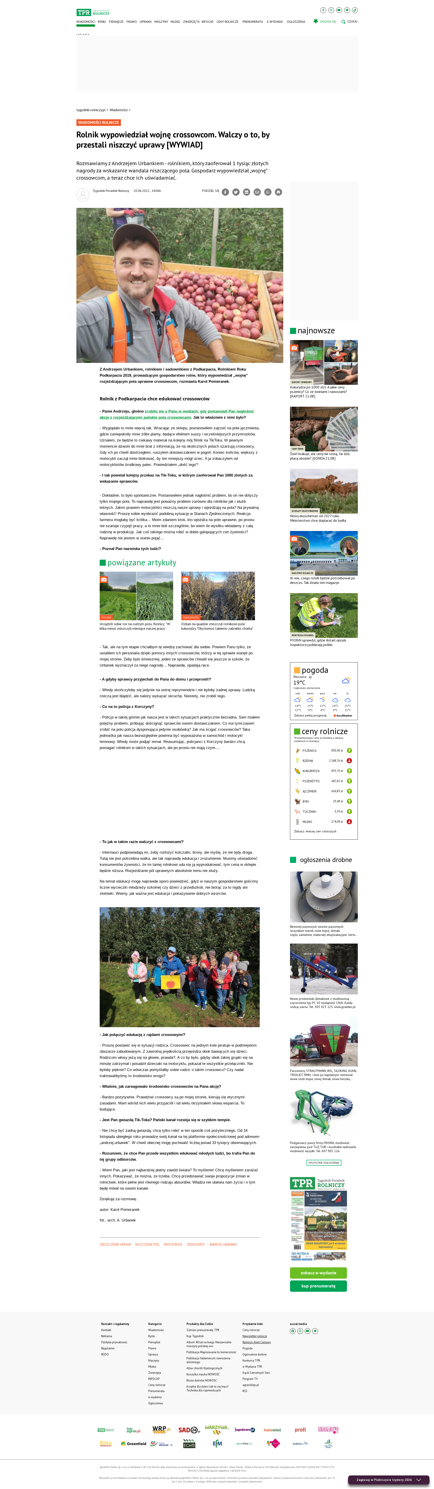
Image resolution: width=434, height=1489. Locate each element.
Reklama (106, 1336)
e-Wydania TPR (252, 1367)
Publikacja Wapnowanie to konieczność (211, 1352)
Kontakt (106, 1330)
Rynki (102, 22)
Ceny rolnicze (227, 22)
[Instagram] (331, 10)
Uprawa (145, 22)
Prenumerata (253, 22)
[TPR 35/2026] (318, 1219)
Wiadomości (85, 22)
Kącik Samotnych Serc (256, 1373)
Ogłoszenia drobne (255, 1354)
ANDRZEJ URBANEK (223, 1244)
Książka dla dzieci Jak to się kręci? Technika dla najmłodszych (207, 1388)
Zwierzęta (191, 22)
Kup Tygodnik (195, 1336)
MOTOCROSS (173, 1244)
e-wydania (275, 22)
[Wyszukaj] (349, 21)
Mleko (175, 22)
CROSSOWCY (196, 1244)
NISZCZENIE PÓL (147, 1244)
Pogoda (247, 1348)
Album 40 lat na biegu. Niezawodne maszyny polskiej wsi (208, 1344)
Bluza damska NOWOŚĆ (201, 1380)
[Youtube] (339, 10)
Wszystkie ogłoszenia (324, 1162)
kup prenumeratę (318, 1286)
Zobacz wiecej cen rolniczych (315, 831)
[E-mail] (257, 192)
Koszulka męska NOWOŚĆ (202, 1374)
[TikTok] (355, 10)
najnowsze (316, 330)
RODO (105, 1354)
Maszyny (161, 22)
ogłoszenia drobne (326, 859)
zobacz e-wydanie (318, 1272)
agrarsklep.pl (251, 1385)
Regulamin (108, 1348)
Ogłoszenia (296, 22)
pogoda (315, 670)
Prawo (132, 22)
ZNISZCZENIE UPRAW (115, 1244)
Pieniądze (116, 22)
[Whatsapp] (267, 192)
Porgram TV (250, 1379)
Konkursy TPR (251, 1360)
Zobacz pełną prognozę (310, 715)
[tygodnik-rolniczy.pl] (93, 10)
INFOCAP (207, 22)
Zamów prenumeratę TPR (202, 1330)
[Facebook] (323, 10)
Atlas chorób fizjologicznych (204, 1368)
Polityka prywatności (114, 1342)
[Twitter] (347, 10)
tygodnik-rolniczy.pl (91, 110)
